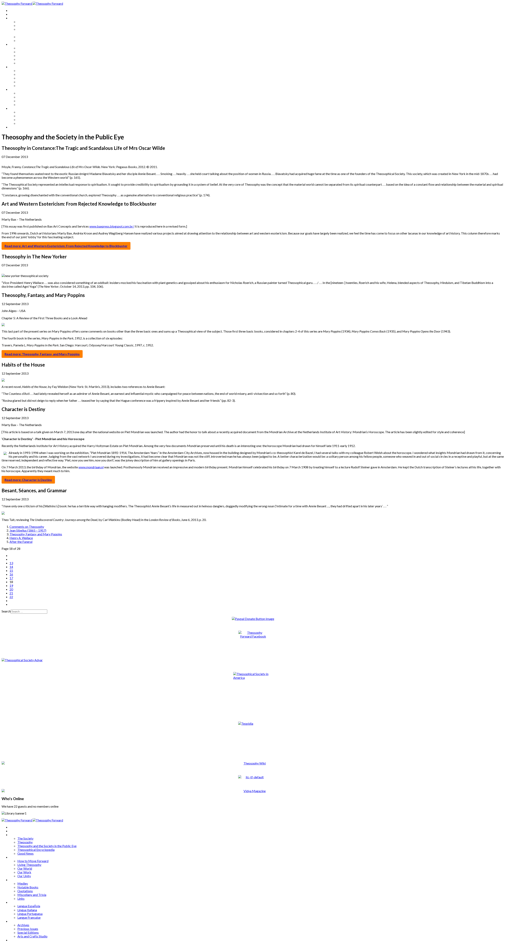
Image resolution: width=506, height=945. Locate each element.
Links (21, 85)
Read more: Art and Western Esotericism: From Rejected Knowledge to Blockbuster (66, 246)
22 (11, 597)
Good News (25, 40)
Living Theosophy (29, 52)
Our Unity (24, 63)
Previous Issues (27, 116)
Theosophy (25, 25)
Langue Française (29, 104)
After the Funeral (20, 541)
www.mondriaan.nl (91, 467)
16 (11, 574)
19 (11, 585)
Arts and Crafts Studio (32, 123)
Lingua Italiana (27, 97)
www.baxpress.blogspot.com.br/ (111, 226)
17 (11, 578)
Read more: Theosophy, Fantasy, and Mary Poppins (42, 354)
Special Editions (28, 119)
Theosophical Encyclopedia (36, 37)
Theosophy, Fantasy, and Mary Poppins (35, 534)
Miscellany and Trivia (31, 82)
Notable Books (27, 74)
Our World (24, 55)
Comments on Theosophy (26, 526)
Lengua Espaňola (28, 93)
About (13, 14)
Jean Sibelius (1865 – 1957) (27, 530)
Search (6, 611)
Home (13, 10)
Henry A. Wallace (21, 538)
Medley (22, 70)
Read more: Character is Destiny (28, 480)
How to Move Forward (32, 48)
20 (11, 589)
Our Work (24, 59)
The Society (25, 22)
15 (11, 570)
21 (11, 593)
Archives (15, 108)
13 (11, 563)
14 (11, 567)
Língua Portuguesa (29, 101)
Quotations (25, 78)
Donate (14, 127)
